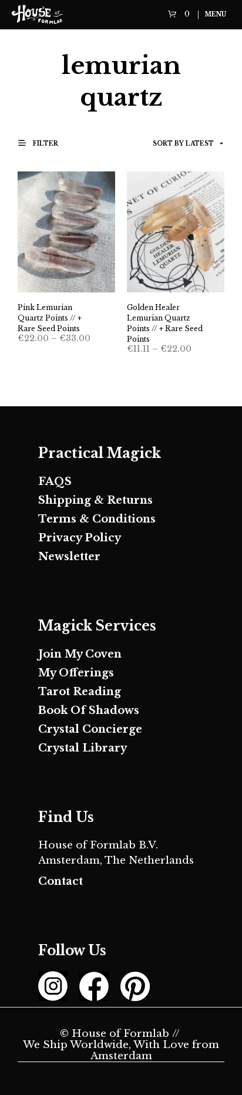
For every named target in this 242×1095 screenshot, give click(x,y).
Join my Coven (80, 654)
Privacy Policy (79, 537)
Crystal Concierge (90, 729)
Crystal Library (82, 748)
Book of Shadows (88, 710)
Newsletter (69, 556)
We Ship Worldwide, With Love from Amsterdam (121, 1051)
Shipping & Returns (95, 500)
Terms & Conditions (97, 519)
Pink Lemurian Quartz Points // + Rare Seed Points (50, 318)
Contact (60, 881)
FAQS (55, 481)
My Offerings (76, 672)
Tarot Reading (79, 691)
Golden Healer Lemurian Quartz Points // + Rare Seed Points (165, 323)
